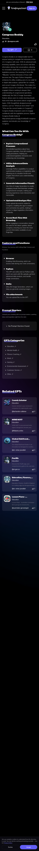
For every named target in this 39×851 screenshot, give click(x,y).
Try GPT (10, 50)
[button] (3, 8)
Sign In (32, 8)
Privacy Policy (8, 843)
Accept (28, 847)
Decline (10, 847)
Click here (29, 2)
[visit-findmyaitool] (17, 9)
